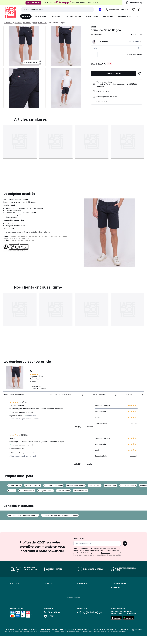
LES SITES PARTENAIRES (118, 583)
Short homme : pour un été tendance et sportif (60, 515)
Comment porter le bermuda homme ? (23, 515)
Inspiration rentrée (73, 16)
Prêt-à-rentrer (41, 16)
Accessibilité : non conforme (118, 632)
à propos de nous (83, 583)
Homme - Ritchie (14, 485)
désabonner (105, 553)
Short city (11, 490)
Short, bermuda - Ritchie (53, 485)
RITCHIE (93, 27)
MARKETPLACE (115, 588)
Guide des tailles (134, 54)
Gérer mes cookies (59, 632)
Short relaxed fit (95, 485)
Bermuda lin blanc (80, 490)
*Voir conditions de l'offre (83, 549)
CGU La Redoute (121, 629)
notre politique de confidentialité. (107, 555)
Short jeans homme (45, 490)
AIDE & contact (15, 583)
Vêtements (27, 23)
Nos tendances (92, 16)
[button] (139, 9)
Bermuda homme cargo (76, 485)
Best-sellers (108, 16)
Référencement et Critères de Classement (52, 629)
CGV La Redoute (9, 629)
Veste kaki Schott (63, 490)
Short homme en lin (26, 490)
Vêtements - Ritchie (32, 485)
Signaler (89, 427)
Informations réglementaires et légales (78, 629)
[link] (116, 84)
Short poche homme (128, 485)
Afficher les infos (73, 597)
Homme (18, 23)
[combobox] (67, 395)
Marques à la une (125, 16)
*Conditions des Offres (73, 632)
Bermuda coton (110, 485)
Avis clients (8, 632)
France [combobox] (137, 629)
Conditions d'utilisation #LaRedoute (25, 632)
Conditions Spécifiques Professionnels (103, 629)
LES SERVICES (48, 583)
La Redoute (8, 23)
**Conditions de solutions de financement (95, 632)
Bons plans (56, 16)
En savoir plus (131, 613)
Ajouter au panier (113, 73)
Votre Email (79, 539)
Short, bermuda (39, 23)
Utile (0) (77, 427)
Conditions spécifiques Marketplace (27, 629)
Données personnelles (44, 632)
